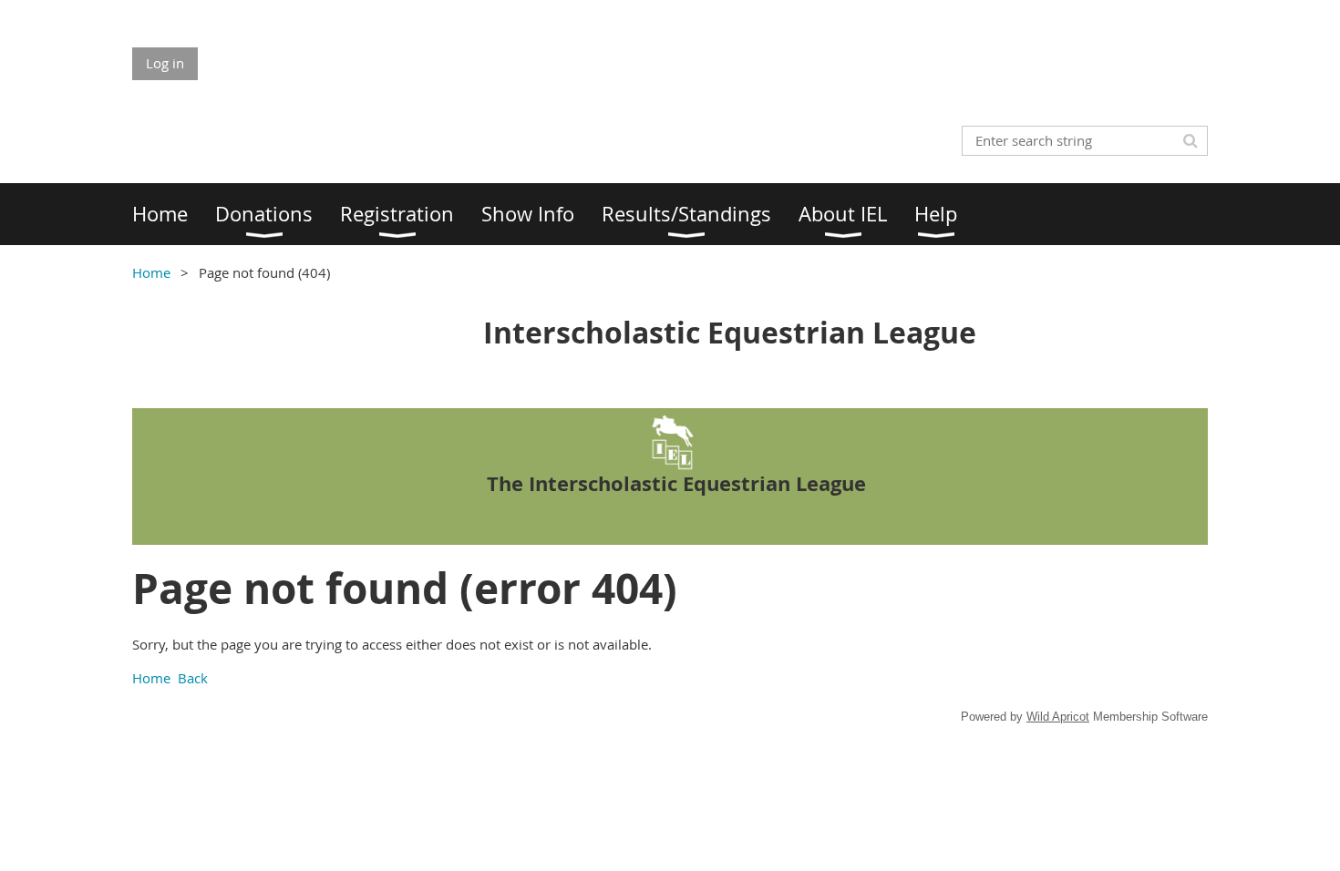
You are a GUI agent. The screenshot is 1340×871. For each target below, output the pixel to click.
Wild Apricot (1057, 716)
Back (193, 678)
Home (151, 272)
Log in (165, 63)
